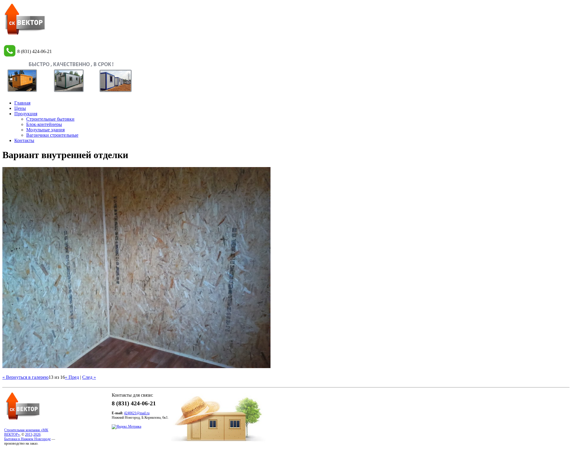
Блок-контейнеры (44, 124)
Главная (22, 102)
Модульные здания (45, 129)
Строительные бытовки (50, 119)
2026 (37, 434)
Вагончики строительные (52, 135)
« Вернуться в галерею (25, 377)
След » (89, 377)
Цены (20, 108)
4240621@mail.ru (137, 413)
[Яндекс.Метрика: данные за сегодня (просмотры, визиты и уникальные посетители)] (126, 426)
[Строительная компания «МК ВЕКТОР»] (24, 34)
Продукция (25, 113)
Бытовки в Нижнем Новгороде (27, 439)
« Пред (72, 377)
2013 (28, 434)
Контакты (24, 140)
